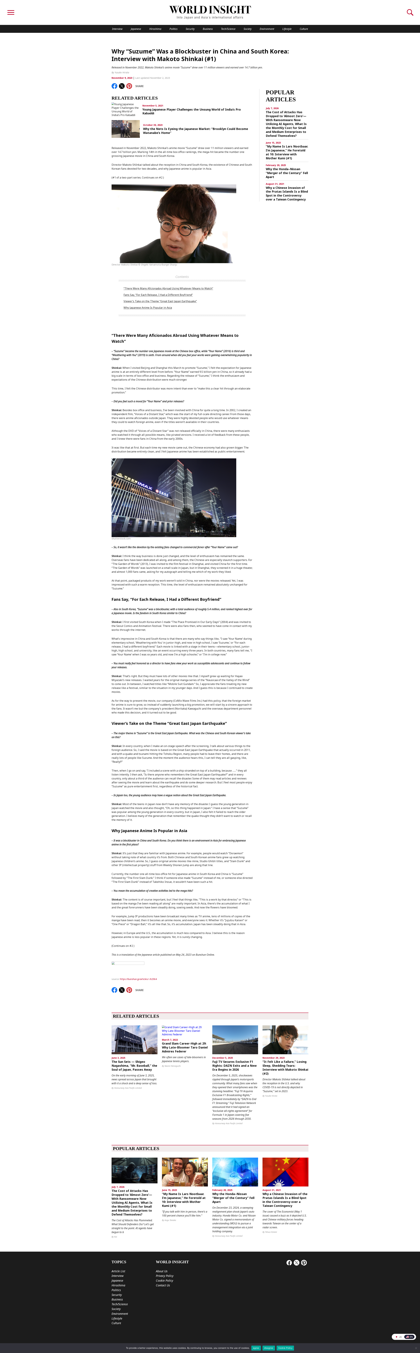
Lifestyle (287, 29)
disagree (268, 1348)
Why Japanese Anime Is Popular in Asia (148, 307)
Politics (173, 29)
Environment (267, 29)
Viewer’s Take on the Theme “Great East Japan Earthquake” (160, 301)
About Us (162, 1271)
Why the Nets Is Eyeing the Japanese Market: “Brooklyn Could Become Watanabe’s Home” (195, 131)
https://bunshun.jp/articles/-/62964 (138, 979)
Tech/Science (228, 29)
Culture (304, 29)
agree (256, 1348)
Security (190, 29)
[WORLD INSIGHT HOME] (210, 12)
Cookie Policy (164, 1280)
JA (400, 1336)
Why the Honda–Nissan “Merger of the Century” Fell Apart (287, 173)
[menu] (11, 12)
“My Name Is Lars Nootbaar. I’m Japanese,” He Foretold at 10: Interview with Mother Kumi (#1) (287, 152)
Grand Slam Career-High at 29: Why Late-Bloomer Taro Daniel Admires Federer (185, 1047)
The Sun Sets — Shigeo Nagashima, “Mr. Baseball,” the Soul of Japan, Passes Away (134, 1065)
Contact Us (163, 1285)
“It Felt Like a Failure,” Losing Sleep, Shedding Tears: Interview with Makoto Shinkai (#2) (285, 1067)
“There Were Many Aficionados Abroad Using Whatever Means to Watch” (168, 288)
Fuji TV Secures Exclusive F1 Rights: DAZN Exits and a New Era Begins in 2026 (234, 1065)
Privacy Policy (164, 1276)
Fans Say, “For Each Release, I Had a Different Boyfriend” (158, 295)
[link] (114, 86)
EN (411, 1336)
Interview (117, 29)
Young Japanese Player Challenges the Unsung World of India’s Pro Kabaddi (191, 111)
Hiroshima (155, 29)
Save (131, 85)
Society (248, 29)
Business (208, 29)
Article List (118, 1271)
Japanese (136, 29)
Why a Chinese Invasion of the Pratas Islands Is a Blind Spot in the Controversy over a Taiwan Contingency (287, 193)
